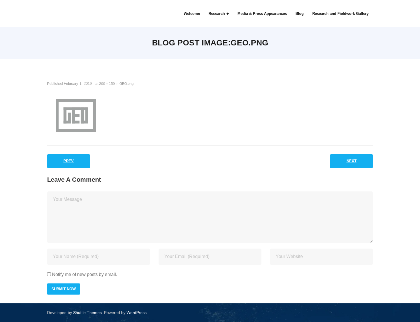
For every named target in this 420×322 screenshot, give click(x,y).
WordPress (137, 312)
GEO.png (126, 84)
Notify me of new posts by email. (84, 274)
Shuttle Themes (87, 312)
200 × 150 (107, 84)
